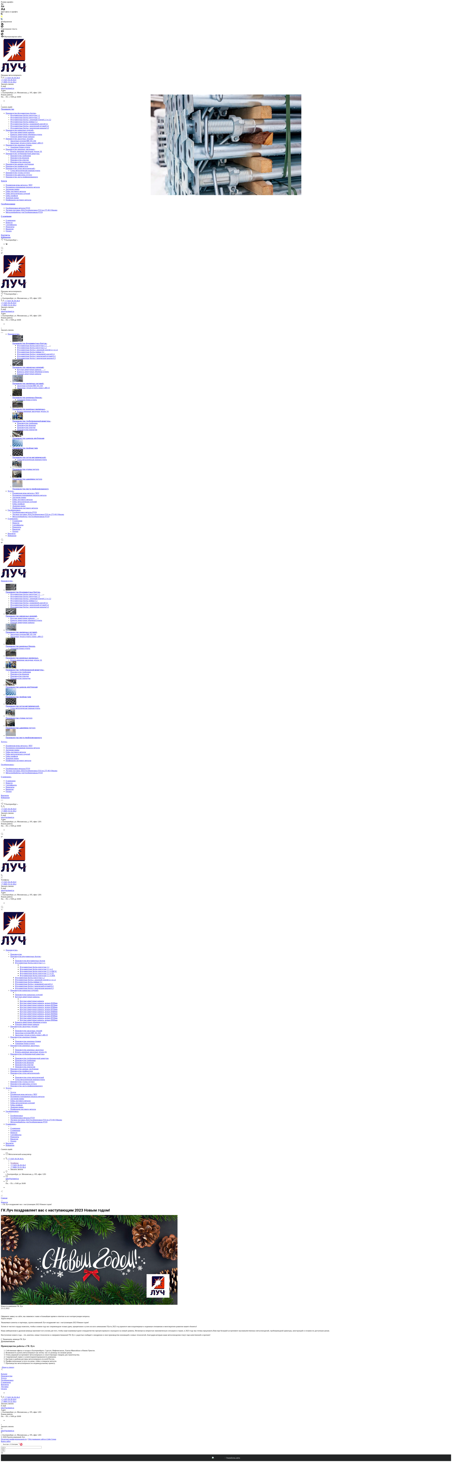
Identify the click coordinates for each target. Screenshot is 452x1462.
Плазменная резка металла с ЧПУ (19, 185)
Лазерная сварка (12, 198)
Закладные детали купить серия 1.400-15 (26, 143)
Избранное (6, 237)
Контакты (5, 235)
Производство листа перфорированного (22, 177)
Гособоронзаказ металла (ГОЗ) (18, 208)
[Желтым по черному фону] (1, 17)
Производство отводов (19, 160)
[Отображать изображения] (2, 24)
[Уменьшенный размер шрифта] (2, 4)
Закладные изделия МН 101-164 (23, 141)
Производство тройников (20, 156)
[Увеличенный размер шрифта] (3, 10)
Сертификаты (11, 225)
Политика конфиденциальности (14, 1439)
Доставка (4, 1387)
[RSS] (2, 1196)
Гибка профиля (12, 196)
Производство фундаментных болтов (21, 113)
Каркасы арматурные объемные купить (26, 134)
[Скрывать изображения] (2, 27)
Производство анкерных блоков (19, 145)
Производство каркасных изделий (20, 130)
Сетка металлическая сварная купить (25, 171)
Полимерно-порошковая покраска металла (23, 187)
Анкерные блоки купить (20, 147)
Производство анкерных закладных (20, 149)
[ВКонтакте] (6, 244)
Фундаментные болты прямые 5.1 (24, 122)
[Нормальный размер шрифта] (2, 7)
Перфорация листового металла (18, 200)
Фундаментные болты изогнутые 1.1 (25, 115)
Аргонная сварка (12, 189)
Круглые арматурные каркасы (22, 132)
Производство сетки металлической (20, 168)
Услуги (4, 181)
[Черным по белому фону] (1, 14)
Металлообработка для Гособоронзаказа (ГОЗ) (24, 212)
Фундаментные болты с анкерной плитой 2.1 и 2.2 (30, 120)
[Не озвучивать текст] (2, 34)
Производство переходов (20, 162)
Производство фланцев (19, 158)
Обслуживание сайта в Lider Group (42, 1439)
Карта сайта (5, 1441)
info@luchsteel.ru (7, 88)
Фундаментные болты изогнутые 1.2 (25, 117)
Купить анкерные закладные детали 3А (26, 151)
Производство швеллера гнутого (19, 175)
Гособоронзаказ (8, 204)
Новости (9, 223)
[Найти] (3, 1450)
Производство (7, 109)
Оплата (9, 231)
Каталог (4, 1374)
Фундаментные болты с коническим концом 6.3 (29, 128)
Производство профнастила (17, 166)
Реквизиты (10, 227)
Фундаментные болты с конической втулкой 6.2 (29, 126)
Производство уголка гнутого (18, 173)
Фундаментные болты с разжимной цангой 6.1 (29, 124)
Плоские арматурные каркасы (22, 137)
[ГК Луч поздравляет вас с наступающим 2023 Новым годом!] (89, 1304)
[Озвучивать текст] (2, 32)
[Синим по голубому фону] (1, 20)
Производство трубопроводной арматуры (23, 154)
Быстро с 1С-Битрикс (10, 1444)
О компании (6, 216)
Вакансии (10, 229)
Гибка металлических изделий (18, 194)
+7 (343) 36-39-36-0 (12, 78)
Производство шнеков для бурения (20, 164)
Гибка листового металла (16, 191)
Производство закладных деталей (19, 139)
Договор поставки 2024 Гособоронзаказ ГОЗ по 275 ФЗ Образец (31, 210)
